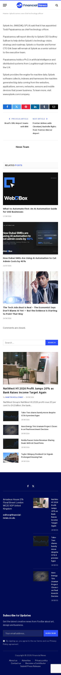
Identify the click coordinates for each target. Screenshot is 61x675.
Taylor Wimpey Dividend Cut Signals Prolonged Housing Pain (37, 456)
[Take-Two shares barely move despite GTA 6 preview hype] (11, 416)
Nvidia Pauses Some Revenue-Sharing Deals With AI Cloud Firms (37, 442)
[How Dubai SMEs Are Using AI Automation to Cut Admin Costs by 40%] (30, 238)
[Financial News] (32, 5)
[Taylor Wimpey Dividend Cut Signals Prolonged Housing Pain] (11, 458)
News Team (22, 146)
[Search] (56, 5)
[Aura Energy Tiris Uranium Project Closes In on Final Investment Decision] (11, 430)
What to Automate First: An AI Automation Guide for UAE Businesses (30, 210)
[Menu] (5, 5)
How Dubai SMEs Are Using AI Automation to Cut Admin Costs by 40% (29, 259)
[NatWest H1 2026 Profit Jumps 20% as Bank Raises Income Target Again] (30, 368)
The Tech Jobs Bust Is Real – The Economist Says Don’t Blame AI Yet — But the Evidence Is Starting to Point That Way (30, 311)
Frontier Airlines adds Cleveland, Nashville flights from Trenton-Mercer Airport (44, 128)
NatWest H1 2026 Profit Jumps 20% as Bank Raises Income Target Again (28, 390)
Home (5, 13)
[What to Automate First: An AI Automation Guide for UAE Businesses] (30, 188)
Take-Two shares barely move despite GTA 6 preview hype (38, 414)
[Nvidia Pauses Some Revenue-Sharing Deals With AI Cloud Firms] (11, 444)
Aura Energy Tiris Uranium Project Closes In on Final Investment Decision (39, 428)
